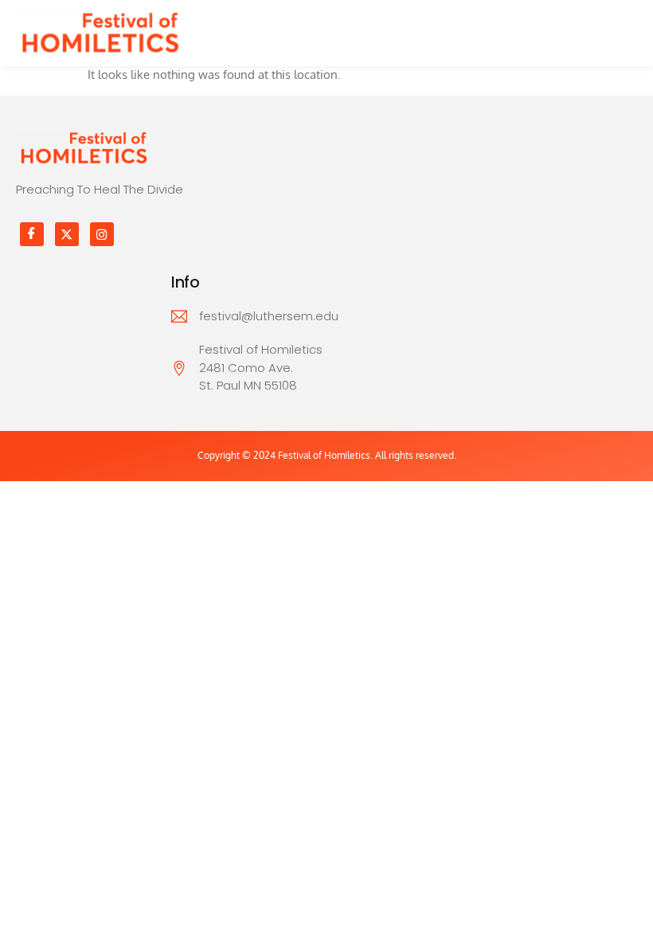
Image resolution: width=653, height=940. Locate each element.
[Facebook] (32, 234)
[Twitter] (67, 234)
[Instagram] (102, 234)
